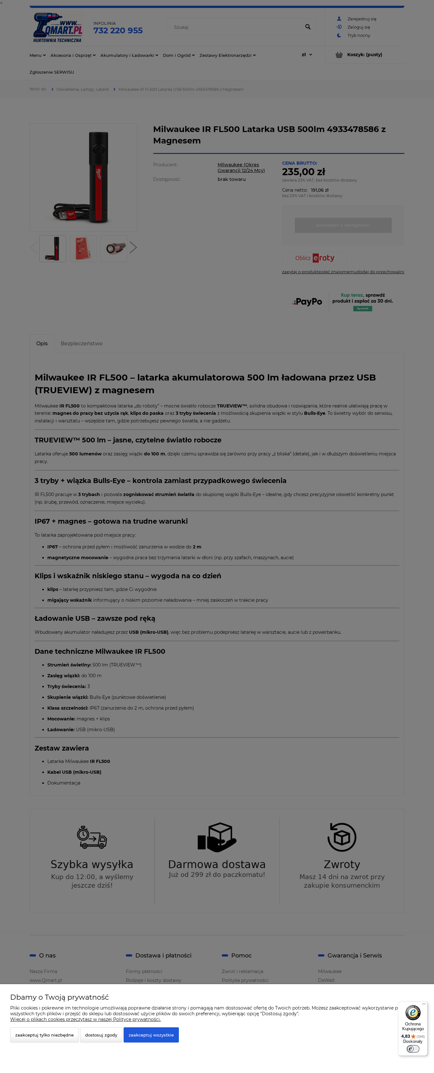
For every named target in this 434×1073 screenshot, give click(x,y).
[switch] (413, 1049)
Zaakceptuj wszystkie (151, 1034)
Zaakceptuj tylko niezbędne (44, 1034)
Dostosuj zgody (101, 1034)
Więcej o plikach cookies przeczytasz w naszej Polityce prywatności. (85, 1019)
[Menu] (424, 1005)
